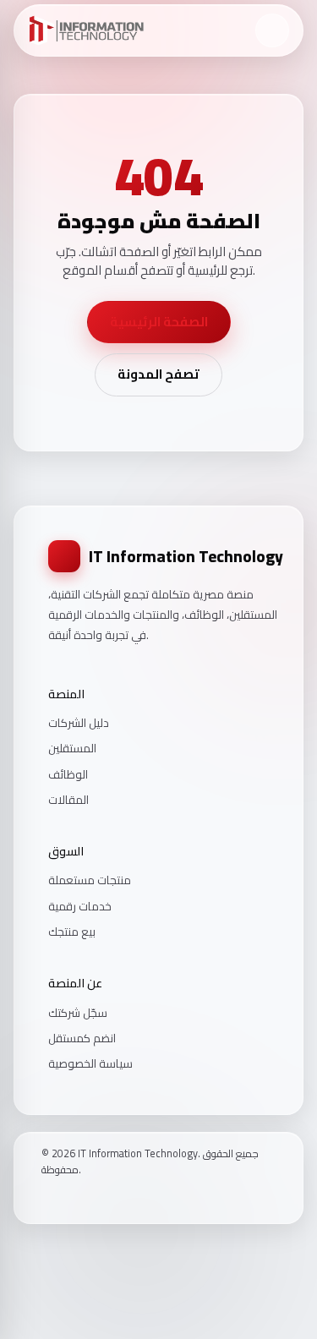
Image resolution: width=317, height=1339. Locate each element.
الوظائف (68, 774)
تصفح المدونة (158, 374)
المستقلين (72, 748)
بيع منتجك (72, 932)
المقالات (68, 800)
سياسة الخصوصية (90, 1063)
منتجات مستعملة (89, 880)
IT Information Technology (186, 556)
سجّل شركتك (77, 1013)
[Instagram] (69, 1198)
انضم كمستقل (82, 1038)
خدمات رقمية (80, 906)
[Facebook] (47, 1198)
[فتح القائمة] (272, 30)
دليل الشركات (78, 723)
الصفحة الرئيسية (159, 321)
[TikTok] (91, 1198)
